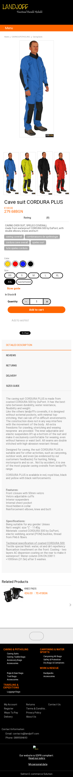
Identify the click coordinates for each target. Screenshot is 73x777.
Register (8, 708)
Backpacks (48, 673)
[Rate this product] (28, 145)
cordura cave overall (17, 242)
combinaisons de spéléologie (42, 236)
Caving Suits (37, 37)
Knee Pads (30, 588)
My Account (10, 704)
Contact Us (54, 704)
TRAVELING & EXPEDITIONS (11, 686)
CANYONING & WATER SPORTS (52, 651)
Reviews (11, 355)
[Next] (70, 604)
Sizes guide (13, 288)
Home (6, 37)
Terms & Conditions (37, 708)
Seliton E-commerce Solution (36, 774)
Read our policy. (37, 758)
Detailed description (19, 345)
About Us (31, 716)
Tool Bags (12, 676)
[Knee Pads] (13, 605)
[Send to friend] (13, 145)
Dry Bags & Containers (53, 663)
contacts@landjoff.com (26, 733)
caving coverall (14, 236)
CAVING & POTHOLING (21, 37)
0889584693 (20, 737)
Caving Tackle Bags (16, 657)
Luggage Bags (13, 692)
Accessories (12, 663)
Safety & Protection (52, 659)
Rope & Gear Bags (15, 673)
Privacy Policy (33, 712)
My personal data (38, 764)
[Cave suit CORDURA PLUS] (36, 136)
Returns (11, 365)
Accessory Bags (14, 660)
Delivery (11, 375)
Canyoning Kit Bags (52, 656)
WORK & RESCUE (49, 668)
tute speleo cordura (17, 248)
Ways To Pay (11, 712)
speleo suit (38, 242)
